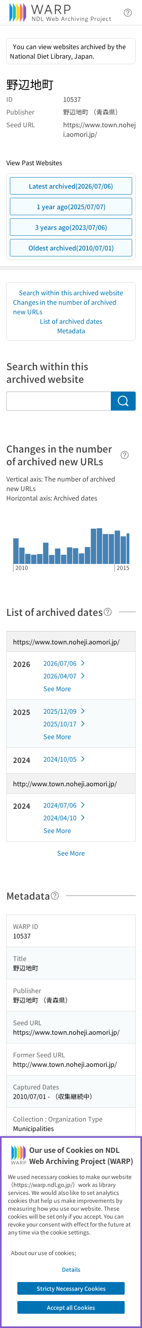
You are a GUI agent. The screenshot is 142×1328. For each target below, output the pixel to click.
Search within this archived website (71, 292)
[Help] (124, 455)
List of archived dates (71, 321)
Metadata (71, 330)
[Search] (123, 401)
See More (57, 688)
